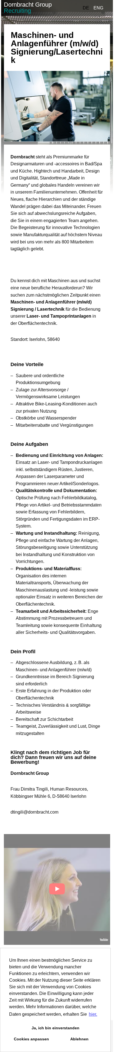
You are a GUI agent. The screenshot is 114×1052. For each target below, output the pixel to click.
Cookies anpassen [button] (31, 1039)
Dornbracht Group (28, 7)
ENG (98, 8)
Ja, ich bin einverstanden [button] (55, 1028)
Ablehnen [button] (79, 1039)
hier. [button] (93, 1014)
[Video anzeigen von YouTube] (57, 889)
